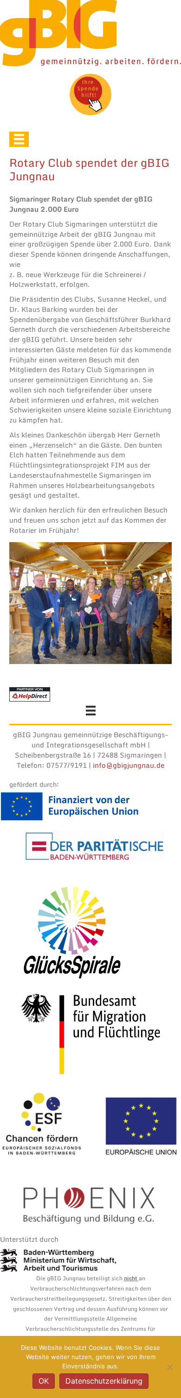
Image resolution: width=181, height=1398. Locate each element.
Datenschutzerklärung (103, 1380)
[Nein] (169, 1367)
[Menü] (19, 139)
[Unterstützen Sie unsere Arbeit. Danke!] (90, 94)
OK (44, 1380)
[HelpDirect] (29, 693)
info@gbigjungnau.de (128, 765)
